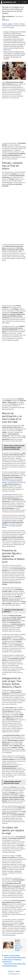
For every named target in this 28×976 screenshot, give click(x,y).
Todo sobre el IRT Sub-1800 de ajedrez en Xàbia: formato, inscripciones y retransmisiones (14, 959)
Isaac (7, 20)
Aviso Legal (11, 971)
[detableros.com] (2, 2)
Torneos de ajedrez (14, 955)
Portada (4, 24)
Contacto (17, 971)
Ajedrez (6, 955)
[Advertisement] (14, 114)
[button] (19, 2)
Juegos (10, 24)
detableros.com (9, 2)
